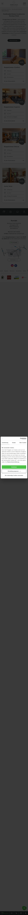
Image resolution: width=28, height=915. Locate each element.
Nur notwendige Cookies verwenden (14, 475)
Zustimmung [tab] (5, 442)
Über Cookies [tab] (22, 442)
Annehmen (14, 467)
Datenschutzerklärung (13, 462)
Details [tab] (14, 442)
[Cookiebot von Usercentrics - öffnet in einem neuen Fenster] (20, 439)
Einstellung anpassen (13, 471)
